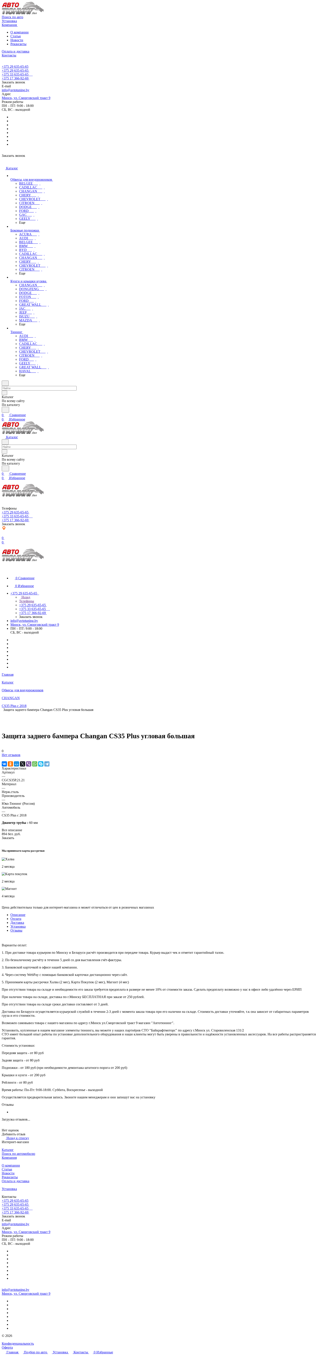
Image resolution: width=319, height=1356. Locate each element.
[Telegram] (46, 764)
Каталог (8, 1150)
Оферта (7, 1347)
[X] (22, 764)
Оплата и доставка (15, 1181)
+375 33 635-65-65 (15, 74)
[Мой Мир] (16, 764)
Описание (17, 915)
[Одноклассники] (10, 764)
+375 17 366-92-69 (15, 78)
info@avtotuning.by (15, 90)
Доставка (17, 922)
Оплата (15, 919)
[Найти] (5, 410)
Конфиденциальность (18, 1343)
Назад (25, 597)
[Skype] (40, 764)
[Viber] (28, 764)
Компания (9, 1157)
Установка (18, 926)
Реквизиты (18, 44)
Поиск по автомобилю (18, 1154)
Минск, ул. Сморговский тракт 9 (26, 98)
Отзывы (16, 930)
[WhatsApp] (34, 764)
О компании (19, 32)
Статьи (15, 36)
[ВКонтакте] (4, 764)
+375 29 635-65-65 (15, 66)
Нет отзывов (11, 755)
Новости (16, 40)
